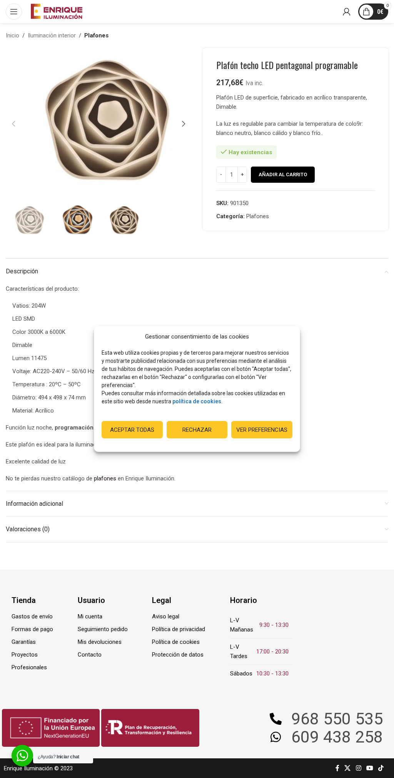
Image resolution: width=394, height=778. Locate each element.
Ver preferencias (261, 429)
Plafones (96, 35)
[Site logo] (56, 11)
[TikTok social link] (381, 768)
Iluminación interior (52, 35)
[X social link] (347, 768)
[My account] (346, 11)
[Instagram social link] (358, 768)
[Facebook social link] (337, 768)
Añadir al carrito (283, 174)
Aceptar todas (132, 429)
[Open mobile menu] (14, 11)
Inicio (12, 35)
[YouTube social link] (370, 768)
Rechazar (197, 429)
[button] (13, 123)
